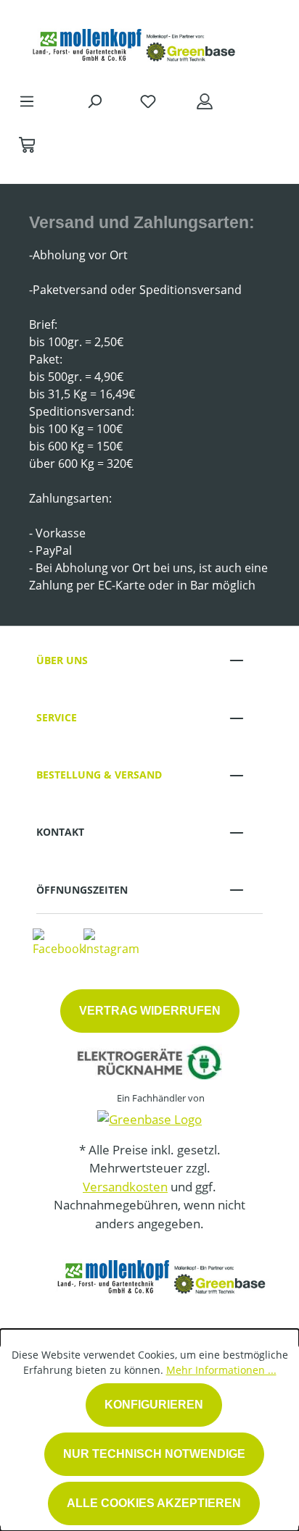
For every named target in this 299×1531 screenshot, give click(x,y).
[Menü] (27, 100)
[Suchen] (94, 100)
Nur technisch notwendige (154, 1454)
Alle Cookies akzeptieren (154, 1503)
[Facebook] (59, 942)
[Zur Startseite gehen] (135, 42)
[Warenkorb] (27, 144)
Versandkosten (125, 1186)
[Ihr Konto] (205, 100)
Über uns (62, 660)
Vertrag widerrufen (150, 1010)
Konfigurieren (154, 1404)
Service (56, 717)
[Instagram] (111, 942)
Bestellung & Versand (99, 774)
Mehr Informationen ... (221, 1370)
